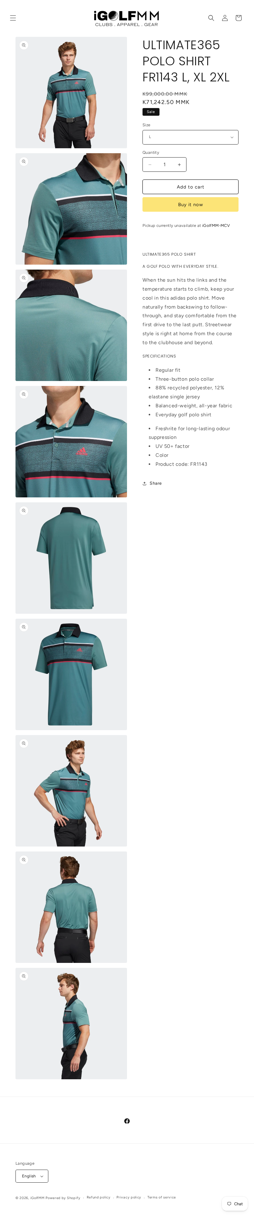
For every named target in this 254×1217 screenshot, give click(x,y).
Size (146, 125)
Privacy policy (128, 1197)
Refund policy (99, 1197)
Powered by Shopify (63, 1198)
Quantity (150, 152)
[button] (13, 18)
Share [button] (156, 483)
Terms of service (161, 1197)
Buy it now (190, 204)
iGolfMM (37, 1198)
